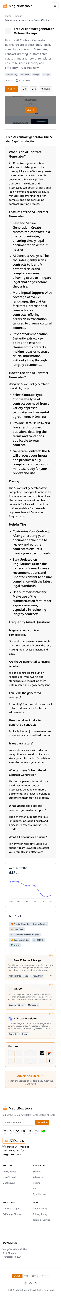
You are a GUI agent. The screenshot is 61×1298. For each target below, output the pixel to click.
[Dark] (30, 1283)
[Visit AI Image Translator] (50, 1034)
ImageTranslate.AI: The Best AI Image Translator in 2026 (15, 1253)
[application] (30, 891)
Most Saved (9, 1182)
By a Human (39, 1194)
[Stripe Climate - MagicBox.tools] (43, 1131)
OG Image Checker (12, 1214)
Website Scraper (11, 1208)
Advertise (38, 1177)
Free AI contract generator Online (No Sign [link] (27, 19)
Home (8, 15)
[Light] (25, 1283)
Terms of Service (41, 1219)
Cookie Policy (40, 1208)
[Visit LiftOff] (50, 1005)
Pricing (37, 1182)
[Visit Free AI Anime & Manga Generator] (50, 975)
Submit (37, 1171)
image (18, 15)
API (35, 1188)
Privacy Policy (40, 1214)
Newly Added (9, 1171)
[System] (35, 1283)
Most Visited (9, 1177)
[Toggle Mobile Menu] (55, 6)
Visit (10, 88)
